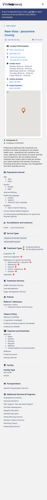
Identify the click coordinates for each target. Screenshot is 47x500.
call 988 (31, 11)
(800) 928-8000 (15, 82)
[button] (23, 110)
